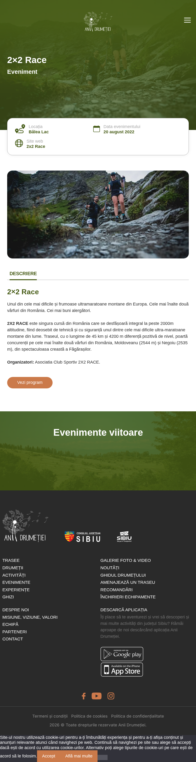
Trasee (11, 560)
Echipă (10, 624)
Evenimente (16, 582)
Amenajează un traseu (127, 582)
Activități (14, 575)
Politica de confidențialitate (137, 716)
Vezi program (30, 382)
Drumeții (12, 567)
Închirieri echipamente (128, 597)
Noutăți (109, 567)
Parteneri (14, 631)
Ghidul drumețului (123, 575)
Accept (48, 756)
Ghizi (8, 597)
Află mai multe (79, 756)
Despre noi (15, 609)
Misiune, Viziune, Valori (30, 617)
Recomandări (116, 589)
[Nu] (103, 757)
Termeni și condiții (50, 716)
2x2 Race (36, 146)
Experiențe (16, 589)
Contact (12, 639)
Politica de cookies (89, 716)
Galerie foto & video (125, 560)
